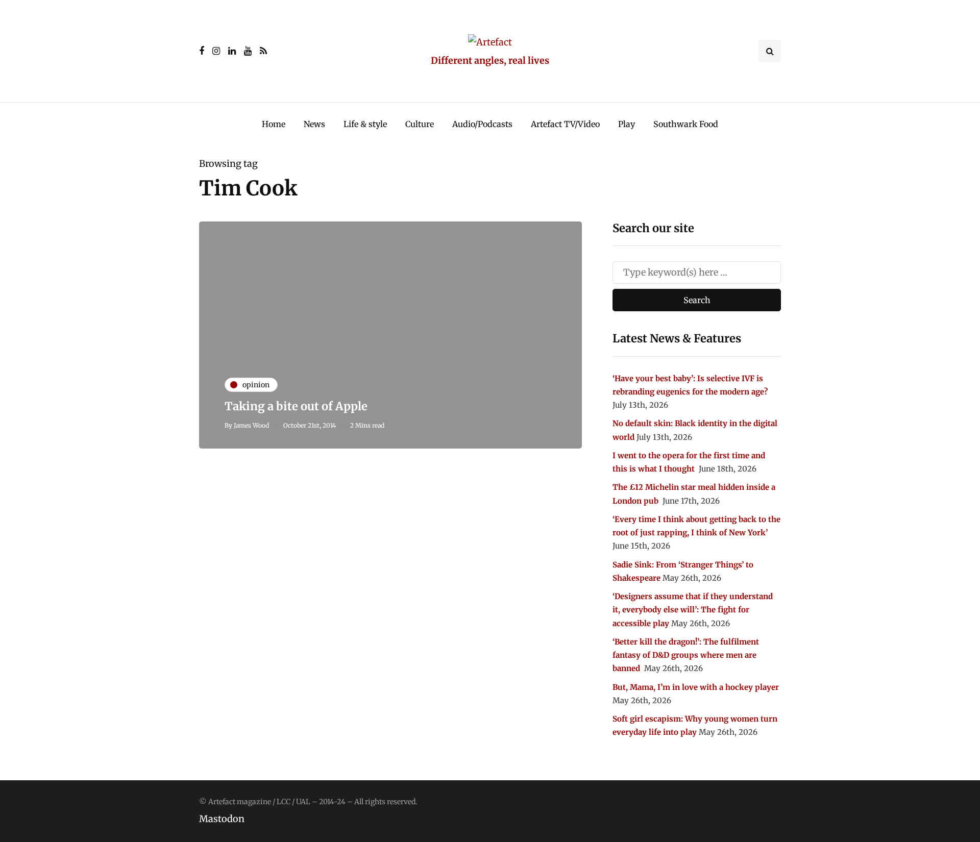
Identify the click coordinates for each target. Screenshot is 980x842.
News (314, 124)
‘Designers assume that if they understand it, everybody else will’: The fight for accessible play (692, 609)
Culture (419, 124)
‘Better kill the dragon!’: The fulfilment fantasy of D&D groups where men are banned (685, 655)
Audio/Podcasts (482, 124)
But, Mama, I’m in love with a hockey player (695, 687)
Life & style (365, 124)
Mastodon (221, 819)
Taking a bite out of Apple (296, 406)
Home (273, 124)
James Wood (251, 425)
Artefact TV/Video (565, 124)
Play (626, 124)
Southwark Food (685, 124)
